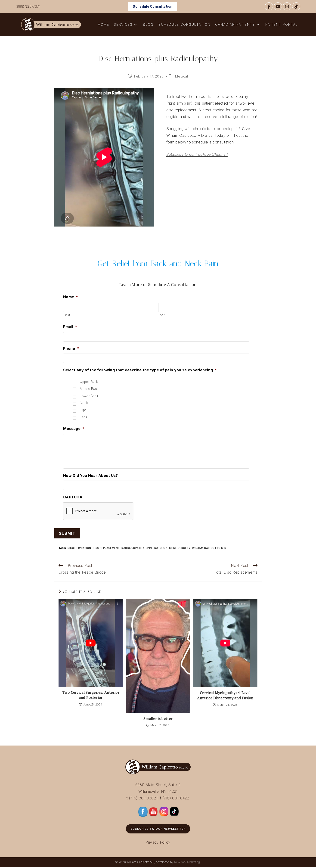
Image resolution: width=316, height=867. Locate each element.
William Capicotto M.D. (209, 548)
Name (70, 297)
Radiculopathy (132, 548)
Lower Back (89, 396)
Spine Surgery (179, 548)
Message (73, 428)
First (66, 315)
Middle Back (89, 389)
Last (161, 315)
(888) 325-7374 (28, 6)
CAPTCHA (72, 497)
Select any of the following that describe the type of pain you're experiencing (140, 370)
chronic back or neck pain (216, 128)
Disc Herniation (79, 548)
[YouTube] (278, 6)
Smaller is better (158, 718)
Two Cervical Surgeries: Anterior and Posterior (90, 695)
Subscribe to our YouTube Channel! (197, 154)
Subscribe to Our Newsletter (158, 828)
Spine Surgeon (156, 548)
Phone (71, 348)
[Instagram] (287, 6)
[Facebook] (269, 6)
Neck (84, 403)
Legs (83, 417)
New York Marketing (187, 862)
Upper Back (89, 382)
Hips (83, 410)
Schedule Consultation (152, 6)
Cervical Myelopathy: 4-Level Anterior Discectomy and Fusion (225, 695)
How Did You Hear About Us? (90, 475)
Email (70, 326)
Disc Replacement (106, 548)
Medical (181, 76)
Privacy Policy (158, 842)
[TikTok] (296, 6)
